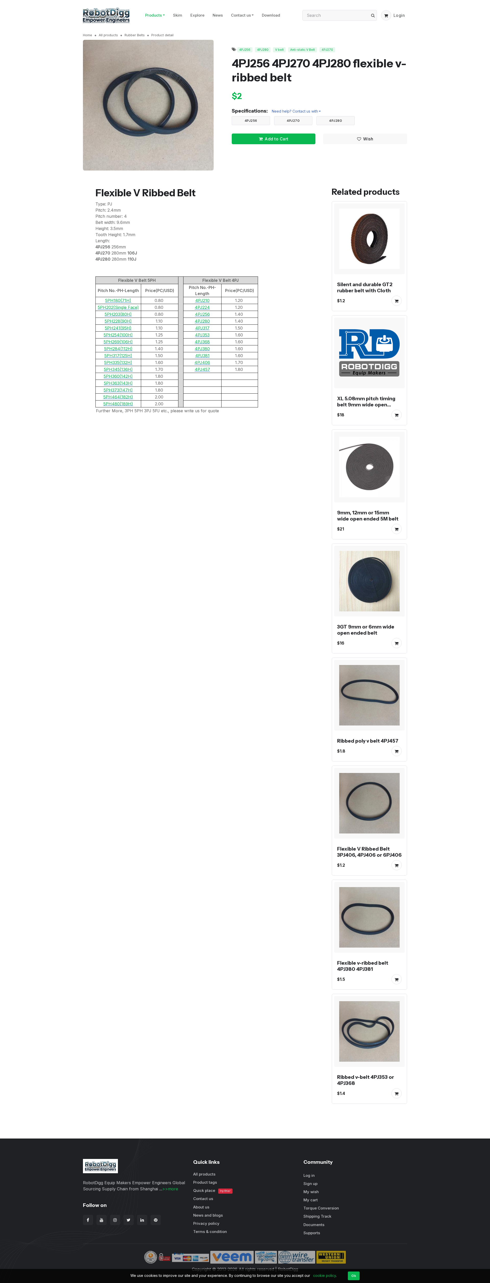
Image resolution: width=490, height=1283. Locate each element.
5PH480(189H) (118, 403)
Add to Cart (276, 138)
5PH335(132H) (118, 362)
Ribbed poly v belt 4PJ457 (367, 741)
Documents (313, 1224)
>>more (170, 1188)
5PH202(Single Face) (118, 307)
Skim (177, 15)
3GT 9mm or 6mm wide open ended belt (365, 630)
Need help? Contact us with (295, 111)
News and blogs (208, 1215)
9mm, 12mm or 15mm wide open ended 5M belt (367, 516)
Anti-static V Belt (302, 50)
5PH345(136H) (118, 369)
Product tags (205, 1182)
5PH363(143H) (118, 383)
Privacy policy (206, 1223)
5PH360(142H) (118, 376)
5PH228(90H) (118, 321)
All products (108, 35)
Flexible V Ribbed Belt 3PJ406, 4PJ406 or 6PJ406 (369, 852)
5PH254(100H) (118, 334)
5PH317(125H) (118, 355)
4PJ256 (244, 50)
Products (153, 15)
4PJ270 (327, 50)
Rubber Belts (135, 35)
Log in (309, 1175)
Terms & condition (210, 1231)
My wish (311, 1191)
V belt (279, 50)
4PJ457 (202, 369)
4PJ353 (202, 334)
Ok (353, 1276)
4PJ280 (262, 50)
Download (271, 15)
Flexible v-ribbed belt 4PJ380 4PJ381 (362, 966)
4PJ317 (202, 328)
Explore (197, 15)
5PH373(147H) (118, 390)
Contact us (241, 15)
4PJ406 (202, 362)
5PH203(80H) (118, 314)
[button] (386, 15)
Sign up (310, 1183)
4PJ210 (202, 300)
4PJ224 (202, 307)
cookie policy (324, 1275)
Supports (311, 1232)
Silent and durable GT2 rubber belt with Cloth (365, 287)
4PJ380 (202, 348)
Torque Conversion (321, 1208)
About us (201, 1207)
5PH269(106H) (118, 341)
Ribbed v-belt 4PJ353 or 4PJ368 (365, 1080)
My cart (310, 1199)
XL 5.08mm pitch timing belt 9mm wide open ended (366, 404)
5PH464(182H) (118, 397)
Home (87, 35)
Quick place (211, 1190)
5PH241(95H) (118, 328)
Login (399, 15)
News (218, 15)
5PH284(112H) (118, 348)
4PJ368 (202, 341)
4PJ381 (202, 355)
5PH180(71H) (118, 300)
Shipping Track (317, 1216)
